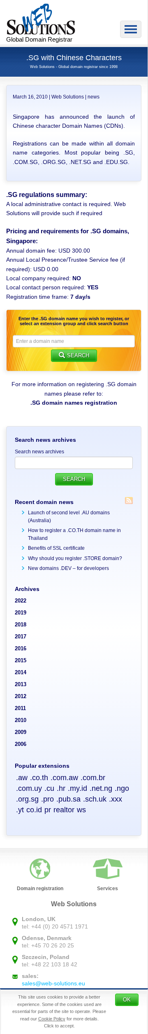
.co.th (39, 778)
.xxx (115, 799)
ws (81, 810)
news (93, 97)
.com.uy (29, 788)
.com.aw (64, 778)
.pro (47, 799)
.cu (49, 788)
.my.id (77, 788)
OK (127, 999)
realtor (63, 810)
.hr (61, 788)
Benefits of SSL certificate (56, 548)
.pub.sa (68, 799)
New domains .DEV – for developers (68, 568)
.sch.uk (94, 799)
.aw (22, 778)
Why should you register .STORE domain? (75, 558)
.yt (20, 810)
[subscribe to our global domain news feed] (129, 500)
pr (47, 810)
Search (78, 355)
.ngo (122, 788)
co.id (34, 810)
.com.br (93, 778)
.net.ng (101, 788)
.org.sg (27, 799)
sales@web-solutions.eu (53, 983)
